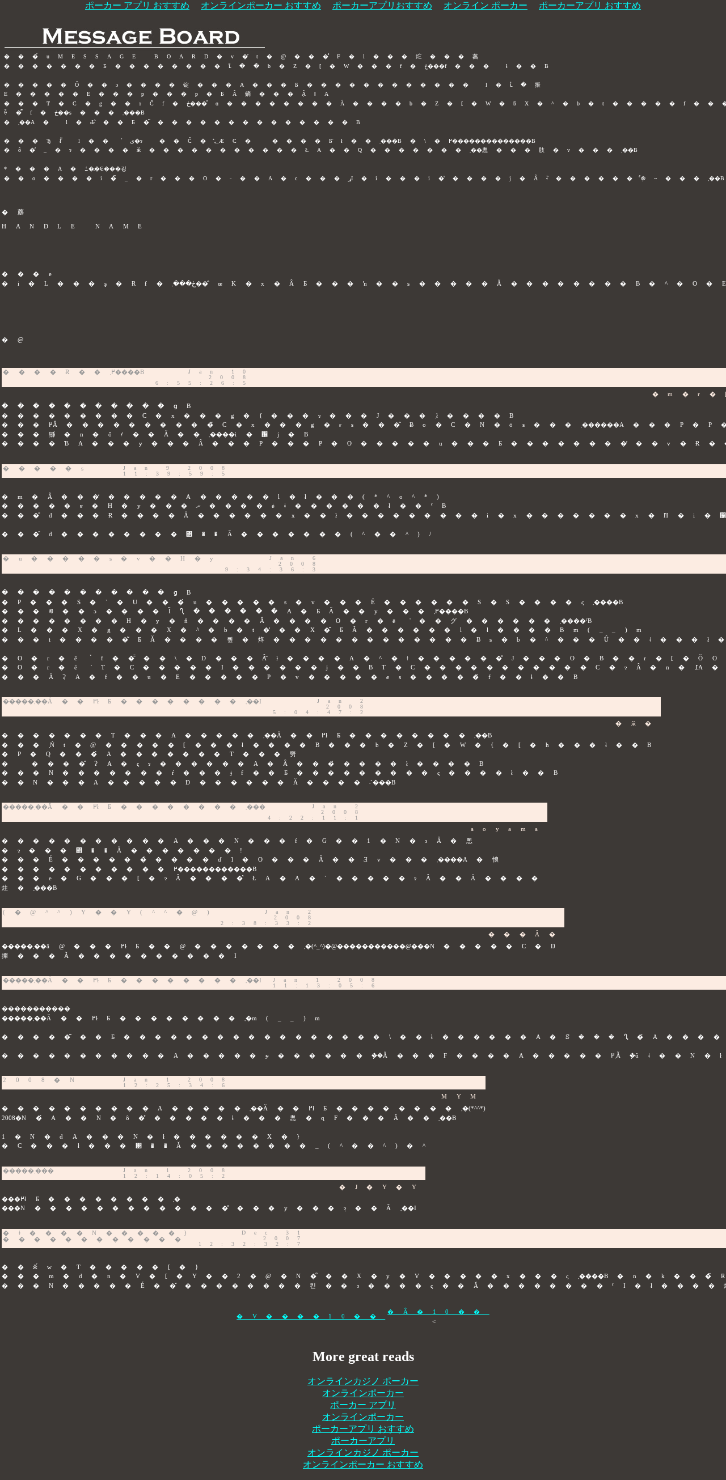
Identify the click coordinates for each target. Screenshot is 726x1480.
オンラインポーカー (363, 1393)
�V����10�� (311, 1316)
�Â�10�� (438, 1311)
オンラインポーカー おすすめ (363, 1464)
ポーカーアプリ (363, 1440)
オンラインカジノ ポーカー (363, 1381)
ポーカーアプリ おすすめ (363, 1429)
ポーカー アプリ (363, 1405)
